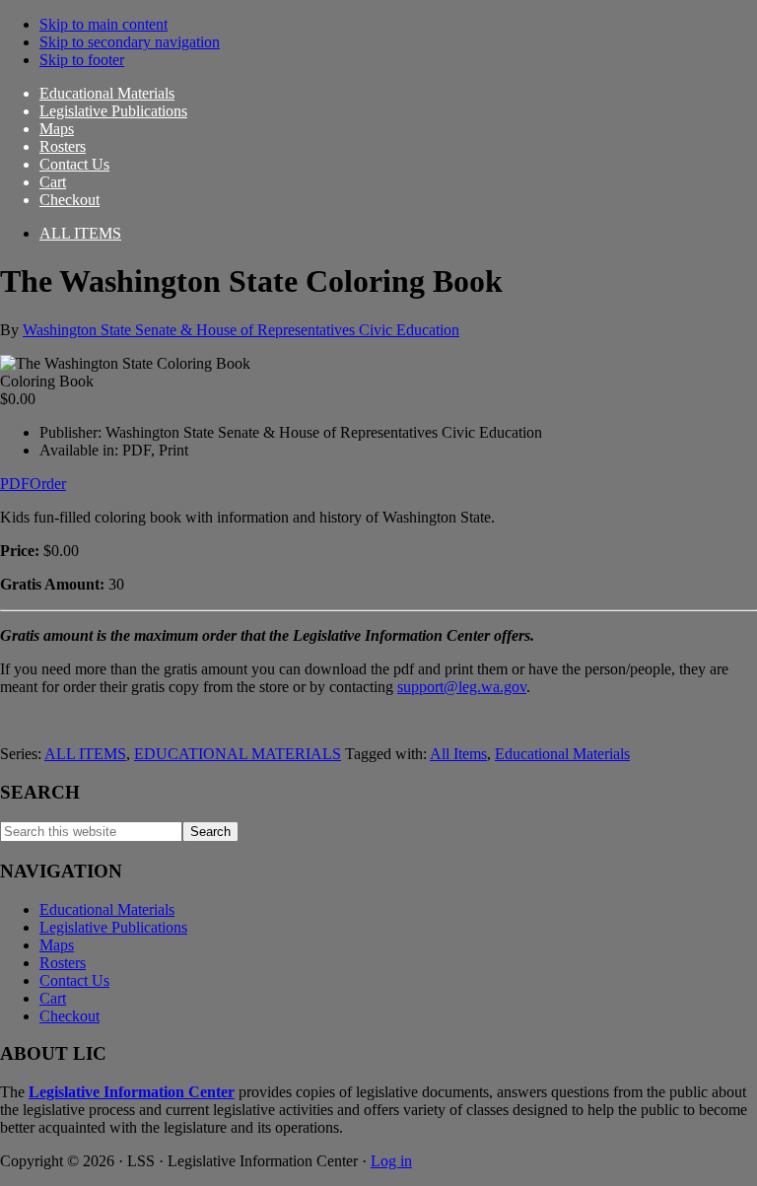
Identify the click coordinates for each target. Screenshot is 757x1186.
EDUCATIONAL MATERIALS (237, 753)
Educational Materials (562, 753)
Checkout (69, 1016)
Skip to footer (81, 59)
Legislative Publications (113, 927)
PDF (15, 483)
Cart (52, 998)
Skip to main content (103, 24)
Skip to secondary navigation (129, 42)
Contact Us (74, 980)
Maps (56, 945)
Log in (391, 1160)
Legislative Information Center (132, 1091)
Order (48, 483)
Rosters (62, 962)
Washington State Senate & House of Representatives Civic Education (241, 329)
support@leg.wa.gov (461, 686)
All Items (458, 753)
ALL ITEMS (85, 753)
